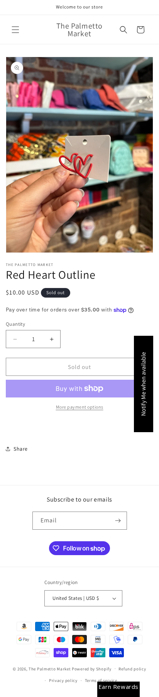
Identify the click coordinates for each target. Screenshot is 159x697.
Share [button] (21, 448)
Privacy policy (63, 680)
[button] (15, 29)
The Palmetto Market (50, 668)
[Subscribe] (118, 521)
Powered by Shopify (92, 668)
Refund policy (132, 669)
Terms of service (101, 680)
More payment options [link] (79, 407)
